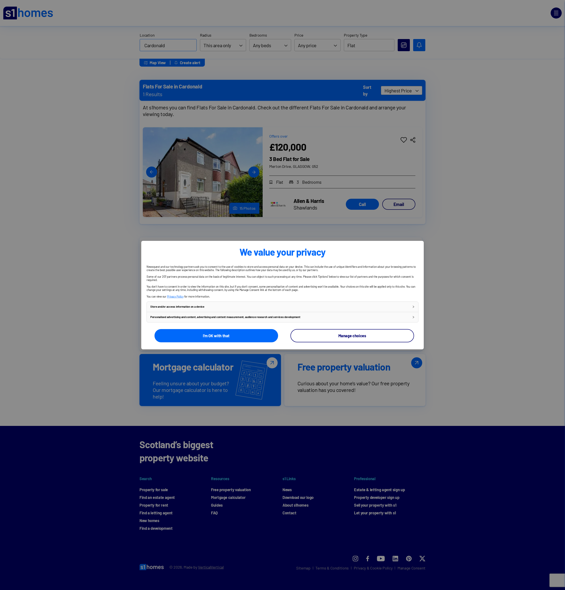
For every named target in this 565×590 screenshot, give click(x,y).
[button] (282, 307)
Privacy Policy (175, 296)
